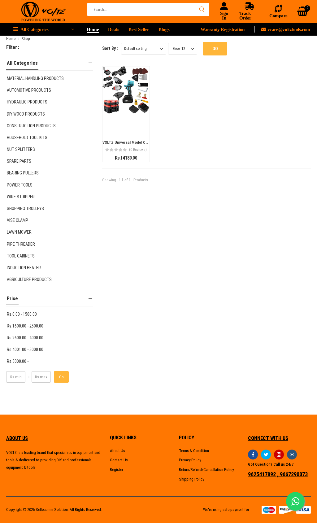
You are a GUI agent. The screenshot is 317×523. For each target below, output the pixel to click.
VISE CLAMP (17, 220)
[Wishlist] (126, 126)
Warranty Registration (223, 29)
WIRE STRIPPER (21, 196)
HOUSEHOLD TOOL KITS (27, 137)
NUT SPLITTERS (21, 149)
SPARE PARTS (19, 161)
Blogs (163, 29)
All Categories (22, 63)
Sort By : (110, 48)
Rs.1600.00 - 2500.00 (25, 325)
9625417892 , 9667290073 (278, 474)
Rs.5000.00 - (17, 361)
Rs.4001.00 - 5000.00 (25, 349)
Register (116, 469)
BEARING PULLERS (23, 172)
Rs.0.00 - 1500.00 (22, 314)
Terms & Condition (194, 450)
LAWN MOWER (19, 232)
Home (93, 29)
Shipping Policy (191, 479)
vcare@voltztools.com (288, 29)
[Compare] (137, 126)
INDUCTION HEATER (24, 267)
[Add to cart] (114, 126)
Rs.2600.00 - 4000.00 (25, 337)
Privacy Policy (190, 460)
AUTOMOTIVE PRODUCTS (29, 90)
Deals (113, 29)
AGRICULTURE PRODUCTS (29, 279)
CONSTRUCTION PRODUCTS (31, 125)
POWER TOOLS (20, 184)
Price (12, 298)
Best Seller (139, 29)
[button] (43, 29)
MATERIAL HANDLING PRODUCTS (35, 78)
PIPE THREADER (21, 244)
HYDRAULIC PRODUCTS (27, 101)
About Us (117, 450)
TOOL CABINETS (21, 255)
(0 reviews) (138, 150)
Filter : (12, 47)
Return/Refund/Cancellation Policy (206, 469)
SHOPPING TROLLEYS (25, 208)
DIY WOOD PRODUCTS (26, 114)
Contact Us (119, 460)
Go (61, 377)
